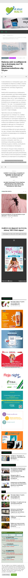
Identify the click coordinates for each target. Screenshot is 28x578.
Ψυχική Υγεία (13, 58)
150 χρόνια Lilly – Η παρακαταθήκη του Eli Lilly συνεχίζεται (17, 477)
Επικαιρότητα (5, 58)
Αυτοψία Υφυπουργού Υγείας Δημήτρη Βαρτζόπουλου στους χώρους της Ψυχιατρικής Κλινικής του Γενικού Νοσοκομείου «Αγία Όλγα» (14, 183)
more (26, 76)
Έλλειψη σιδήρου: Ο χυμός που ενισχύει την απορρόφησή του (17, 303)
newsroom (4, 59)
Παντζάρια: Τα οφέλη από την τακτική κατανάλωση (18, 502)
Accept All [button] (14, 574)
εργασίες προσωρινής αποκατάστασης (14, 160)
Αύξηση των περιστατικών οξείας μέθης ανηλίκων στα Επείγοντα (18, 525)
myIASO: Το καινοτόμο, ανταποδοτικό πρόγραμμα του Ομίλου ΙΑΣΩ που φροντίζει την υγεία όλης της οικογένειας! (14, 174)
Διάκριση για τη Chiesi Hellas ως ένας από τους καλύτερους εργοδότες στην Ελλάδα (18, 484)
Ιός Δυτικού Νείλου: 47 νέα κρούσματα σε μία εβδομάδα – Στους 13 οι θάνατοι (13, 215)
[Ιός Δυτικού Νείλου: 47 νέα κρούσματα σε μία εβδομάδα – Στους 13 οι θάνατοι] (14, 203)
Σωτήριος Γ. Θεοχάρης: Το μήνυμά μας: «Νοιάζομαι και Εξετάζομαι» (18, 457)
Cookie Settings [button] (6, 574)
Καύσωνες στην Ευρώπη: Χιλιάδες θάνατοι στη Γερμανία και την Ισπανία (17, 510)
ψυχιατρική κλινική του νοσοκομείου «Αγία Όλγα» (14, 162)
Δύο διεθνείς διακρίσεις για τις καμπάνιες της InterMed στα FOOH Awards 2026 (18, 470)
